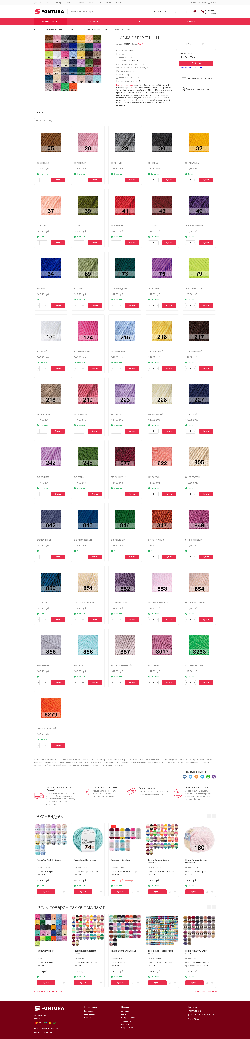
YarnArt (141, 44)
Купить (58, 179)
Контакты (92, 2)
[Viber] (214, 777)
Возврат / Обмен (63, 2)
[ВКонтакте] (185, 777)
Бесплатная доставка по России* (59, 788)
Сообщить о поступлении (190, 67)
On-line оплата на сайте (105, 787)
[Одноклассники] (196, 777)
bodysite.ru (49, 1032)
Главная (37, 29)
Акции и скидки (147, 787)
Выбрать (196, 63)
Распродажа (92, 21)
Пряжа (71, 29)
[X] (190, 777)
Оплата (49, 2)
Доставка (38, 2)
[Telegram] (202, 777)
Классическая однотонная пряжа (94, 29)
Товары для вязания (53, 29)
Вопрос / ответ (106, 2)
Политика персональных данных (46, 1028)
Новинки (191, 21)
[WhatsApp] (208, 777)
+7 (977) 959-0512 (194, 1011)
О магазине (79, 2)
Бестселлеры (141, 21)
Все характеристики (124, 85)
